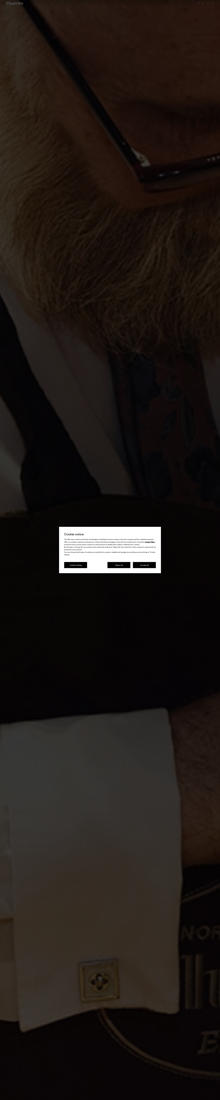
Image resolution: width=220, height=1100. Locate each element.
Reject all (119, 565)
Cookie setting (76, 565)
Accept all (144, 565)
